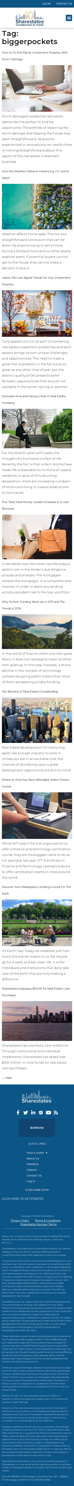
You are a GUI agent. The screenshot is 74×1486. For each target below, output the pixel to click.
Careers (32, 1170)
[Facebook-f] (18, 1112)
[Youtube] (48, 1112)
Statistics (33, 1164)
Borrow (37, 1127)
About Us (33, 1158)
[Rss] (56, 1112)
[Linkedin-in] (33, 1112)
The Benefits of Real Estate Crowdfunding (30, 691)
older (7, 1078)
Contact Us (64, 3)
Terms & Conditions (48, 1220)
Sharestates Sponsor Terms (38, 1224)
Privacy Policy (20, 1220)
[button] (69, 18)
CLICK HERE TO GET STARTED (23, 1199)
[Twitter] (25, 1112)
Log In (46, 3)
